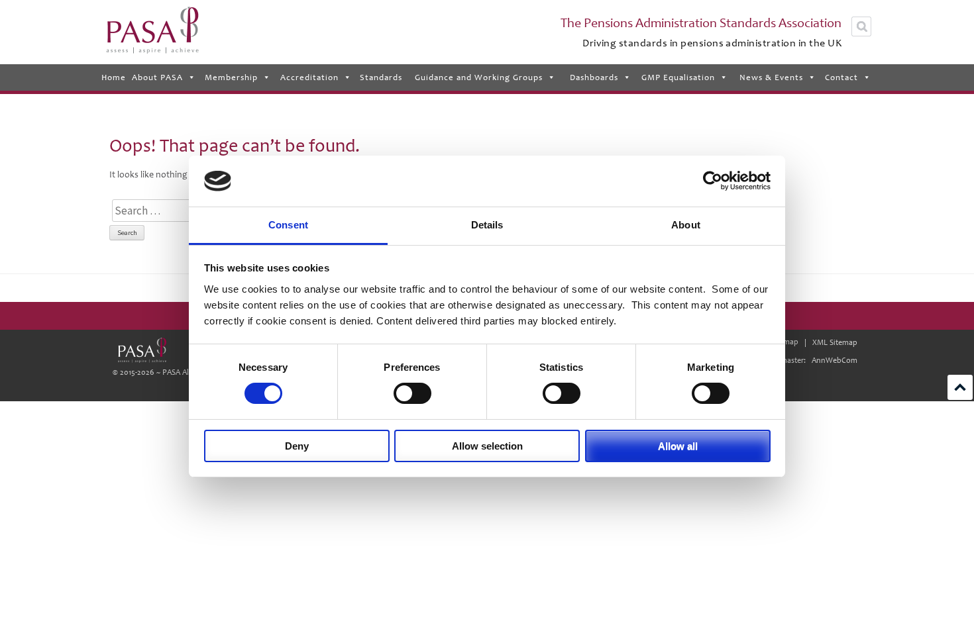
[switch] (412, 393)
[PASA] (142, 350)
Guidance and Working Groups (479, 77)
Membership (231, 77)
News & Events (771, 77)
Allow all (678, 446)
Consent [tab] (288, 224)
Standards (381, 77)
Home (113, 77)
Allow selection (487, 446)
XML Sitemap (834, 342)
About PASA (157, 77)
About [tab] (685, 224)
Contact (841, 77)
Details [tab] (487, 224)
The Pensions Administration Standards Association (701, 23)
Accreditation (309, 77)
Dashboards (594, 77)
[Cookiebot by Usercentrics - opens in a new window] (713, 181)
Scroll (960, 387)
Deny (297, 446)
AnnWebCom (834, 360)
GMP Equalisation (678, 77)
